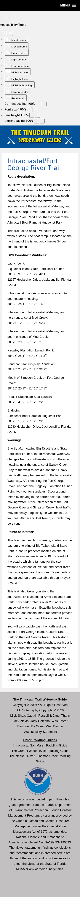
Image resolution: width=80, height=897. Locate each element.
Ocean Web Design (49, 726)
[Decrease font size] (29, 109)
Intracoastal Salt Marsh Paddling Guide (40, 745)
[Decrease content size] (38, 104)
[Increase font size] (35, 109)
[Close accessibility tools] (10, 33)
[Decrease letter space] (36, 121)
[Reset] (3, 33)
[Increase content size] (44, 104)
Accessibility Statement (40, 732)
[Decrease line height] (31, 115)
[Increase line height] (37, 115)
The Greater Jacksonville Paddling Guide (40, 751)
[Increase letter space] (42, 121)
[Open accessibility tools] (6, 16)
